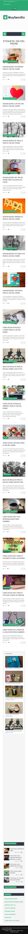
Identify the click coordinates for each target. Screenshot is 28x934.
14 (22, 852)
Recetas (6, 437)
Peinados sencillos (10, 905)
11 (22, 874)
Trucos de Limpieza (10, 908)
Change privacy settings (7, 929)
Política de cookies (14, 931)
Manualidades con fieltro (10, 98)
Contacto (7, 930)
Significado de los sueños (12, 920)
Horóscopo (8, 917)
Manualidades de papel (11, 898)
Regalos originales (10, 914)
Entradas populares (10, 843)
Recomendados (7, 4)
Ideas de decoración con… (10, 1)
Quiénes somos (20, 930)
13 (22, 867)
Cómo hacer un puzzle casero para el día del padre (12, 330)
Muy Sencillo (9, 928)
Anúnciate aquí (12, 930)
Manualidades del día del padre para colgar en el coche (13, 180)
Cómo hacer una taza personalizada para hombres (11, 519)
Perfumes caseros (10, 911)
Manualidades (7, 474)
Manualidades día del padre (10, 61)
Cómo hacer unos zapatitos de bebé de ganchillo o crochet (16, 857)
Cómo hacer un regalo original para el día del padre (12, 406)
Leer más (23, 79)
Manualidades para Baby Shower (14, 902)
